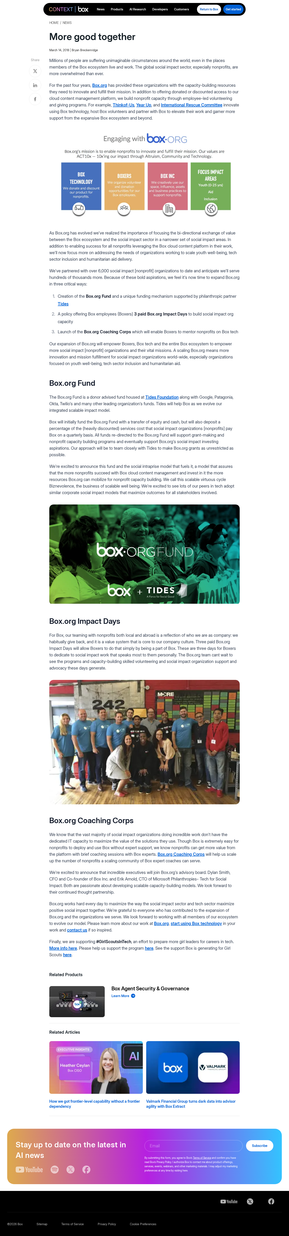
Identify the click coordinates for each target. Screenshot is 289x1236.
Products (117, 9)
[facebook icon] (86, 1170)
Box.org (99, 85)
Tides (63, 303)
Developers (160, 9)
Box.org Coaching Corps (181, 854)
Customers (181, 9)
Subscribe (259, 1146)
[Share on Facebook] (35, 99)
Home (53, 23)
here (149, 948)
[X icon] (70, 1170)
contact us (77, 930)
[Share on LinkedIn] (35, 85)
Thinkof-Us (123, 104)
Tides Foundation (162, 397)
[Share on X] (35, 71)
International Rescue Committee (191, 104)
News (101, 9)
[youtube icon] (29, 1170)
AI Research (137, 9)
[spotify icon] (55, 1170)
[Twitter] (250, 1201)
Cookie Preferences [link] (143, 1224)
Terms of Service (202, 1157)
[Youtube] (228, 1201)
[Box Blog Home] (68, 10)
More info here (63, 948)
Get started (233, 9)
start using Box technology (196, 923)
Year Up (143, 104)
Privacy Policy (107, 1224)
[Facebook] (271, 1201)
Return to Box (209, 9)
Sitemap (42, 1224)
